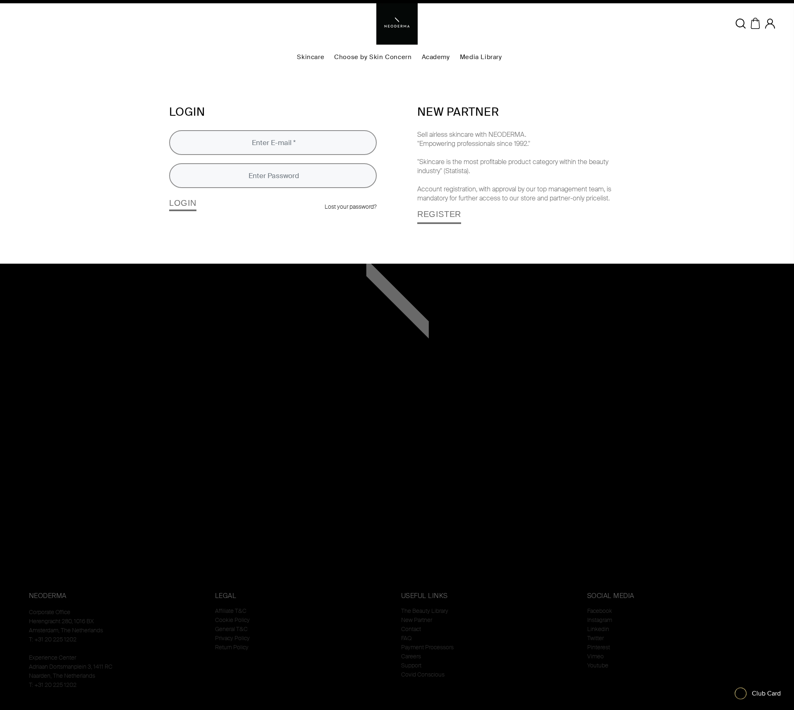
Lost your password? (351, 206)
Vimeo (595, 656)
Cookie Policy (232, 620)
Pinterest (598, 647)
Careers (411, 656)
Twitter (595, 638)
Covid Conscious (423, 674)
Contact (411, 629)
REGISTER (439, 214)
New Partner (416, 620)
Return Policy (232, 647)
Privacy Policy (232, 638)
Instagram (599, 620)
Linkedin (598, 629)
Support (411, 665)
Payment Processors (427, 647)
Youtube (597, 665)
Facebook (599, 611)
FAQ (406, 638)
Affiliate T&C (230, 611)
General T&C (231, 629)
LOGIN (182, 202)
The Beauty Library (424, 611)
